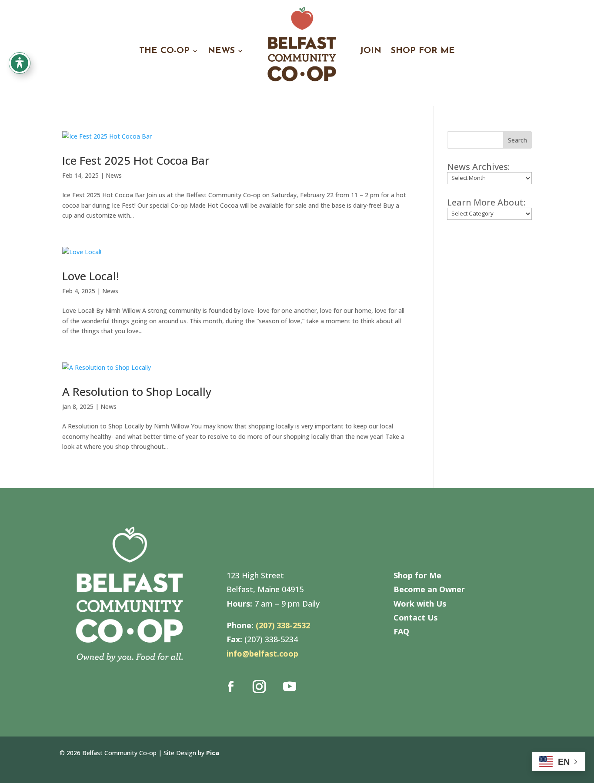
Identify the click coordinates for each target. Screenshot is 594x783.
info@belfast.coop (262, 653)
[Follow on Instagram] (259, 687)
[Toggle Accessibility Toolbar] (19, 63)
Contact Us (415, 617)
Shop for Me (417, 575)
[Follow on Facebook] (231, 686)
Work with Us (420, 603)
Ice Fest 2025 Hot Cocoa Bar (136, 160)
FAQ (401, 631)
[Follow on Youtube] (290, 687)
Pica (212, 753)
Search (517, 140)
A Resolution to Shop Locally (136, 391)
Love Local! (90, 276)
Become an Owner (429, 589)
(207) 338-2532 (283, 625)
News (114, 175)
